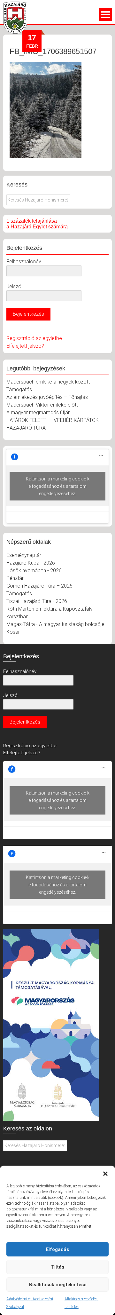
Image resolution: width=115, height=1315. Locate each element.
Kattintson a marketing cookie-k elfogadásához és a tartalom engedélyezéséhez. (57, 486)
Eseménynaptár (23, 555)
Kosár (13, 632)
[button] (105, 1173)
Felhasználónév (23, 261)
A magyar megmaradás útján (38, 412)
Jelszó (13, 286)
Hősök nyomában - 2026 (34, 570)
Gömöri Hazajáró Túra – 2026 (39, 586)
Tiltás (57, 1267)
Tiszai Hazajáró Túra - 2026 (36, 601)
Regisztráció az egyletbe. (30, 746)
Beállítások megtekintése (57, 1284)
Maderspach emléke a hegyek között (48, 382)
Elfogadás (57, 1249)
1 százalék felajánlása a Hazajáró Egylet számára (37, 223)
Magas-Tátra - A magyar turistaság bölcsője (55, 624)
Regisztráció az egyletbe (34, 338)
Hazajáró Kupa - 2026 (30, 563)
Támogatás (19, 389)
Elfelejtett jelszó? (25, 346)
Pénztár (15, 578)
